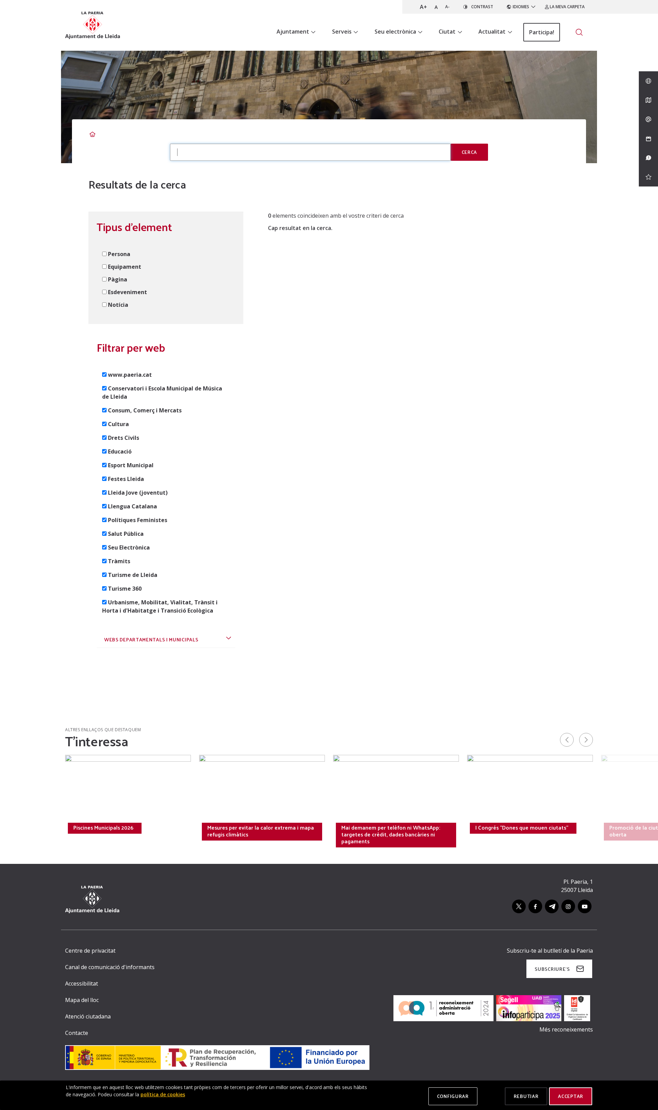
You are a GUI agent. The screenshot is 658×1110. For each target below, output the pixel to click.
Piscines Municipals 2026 (103, 827)
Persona (119, 254)
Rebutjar (526, 1096)
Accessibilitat (81, 983)
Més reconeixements (566, 1029)
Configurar (453, 1096)
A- (447, 7)
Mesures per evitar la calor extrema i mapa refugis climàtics (260, 831)
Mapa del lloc (82, 1000)
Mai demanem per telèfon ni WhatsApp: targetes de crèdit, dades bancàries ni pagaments (390, 834)
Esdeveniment (127, 292)
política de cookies (163, 1094)
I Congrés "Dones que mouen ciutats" (521, 827)
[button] (166, 639)
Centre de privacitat (90, 950)
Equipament (124, 266)
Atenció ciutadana (88, 1016)
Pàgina (117, 279)
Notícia (118, 305)
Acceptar (570, 1096)
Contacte (76, 1033)
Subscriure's (552, 969)
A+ (423, 7)
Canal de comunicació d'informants (110, 967)
